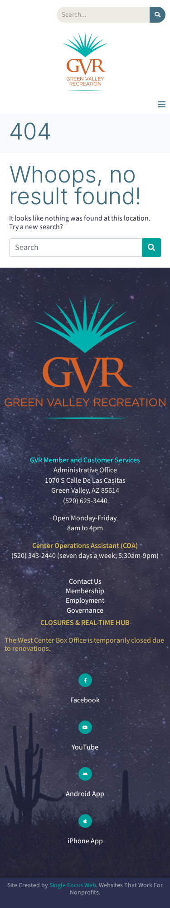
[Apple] (85, 821)
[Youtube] (85, 727)
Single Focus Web (72, 885)
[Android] (85, 774)
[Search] (157, 15)
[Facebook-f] (85, 680)
